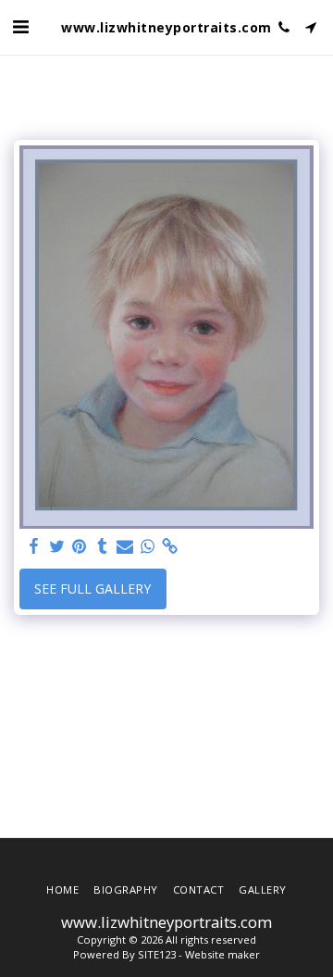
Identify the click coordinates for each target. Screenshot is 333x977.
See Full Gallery (92, 588)
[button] (20, 26)
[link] (170, 546)
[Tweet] (57, 546)
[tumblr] (102, 546)
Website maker (222, 954)
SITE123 (157, 954)
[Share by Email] (125, 546)
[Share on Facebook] (34, 546)
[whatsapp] (148, 546)
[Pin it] (79, 546)
